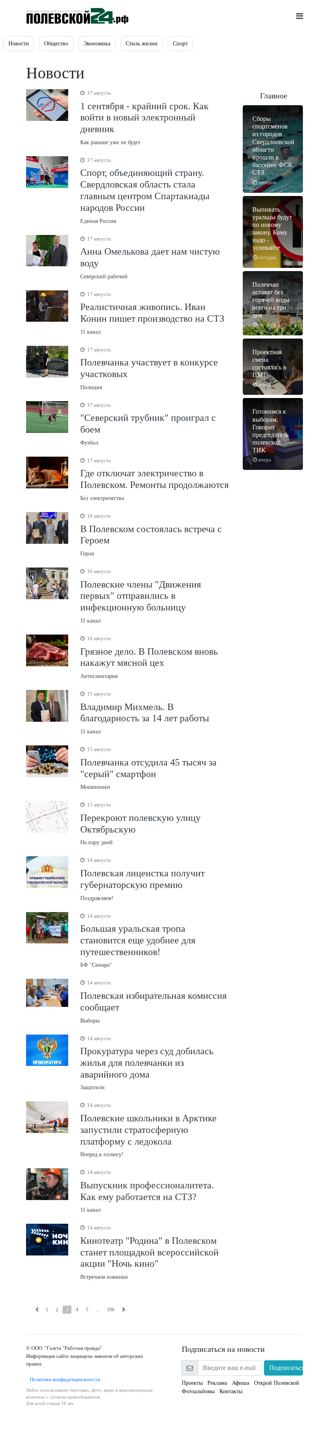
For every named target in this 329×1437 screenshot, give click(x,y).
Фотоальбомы (198, 1391)
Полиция (149, 368)
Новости (18, 44)
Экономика (96, 44)
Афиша (240, 1383)
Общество (56, 44)
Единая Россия (144, 190)
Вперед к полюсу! (148, 1129)
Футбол (148, 424)
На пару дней (140, 823)
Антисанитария (149, 657)
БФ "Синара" (137, 940)
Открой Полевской (276, 1383)
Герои (151, 535)
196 (110, 1309)
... (98, 1309)
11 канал (152, 313)
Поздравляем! (142, 879)
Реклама (217, 1383)
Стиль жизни (142, 44)
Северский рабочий (150, 258)
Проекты (192, 1383)
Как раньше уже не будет (144, 117)
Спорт (180, 44)
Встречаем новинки (149, 1252)
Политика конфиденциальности (63, 1379)
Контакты (230, 1391)
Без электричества (154, 479)
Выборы (153, 1001)
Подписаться (286, 1367)
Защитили (146, 1063)
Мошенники (148, 768)
